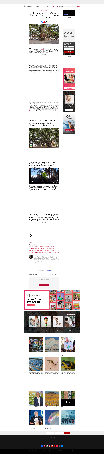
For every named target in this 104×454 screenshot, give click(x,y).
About (42, 450)
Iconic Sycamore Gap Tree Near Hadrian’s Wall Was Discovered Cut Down (41, 250)
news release (41, 68)
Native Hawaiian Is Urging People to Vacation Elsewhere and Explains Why (41, 248)
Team (47, 450)
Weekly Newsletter (70, 35)
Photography (48, 6)
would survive (43, 49)
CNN (29, 110)
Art (41, 6)
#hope (37, 234)
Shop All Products (71, 314)
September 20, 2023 (51, 240)
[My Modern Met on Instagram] (49, 446)
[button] (61, 6)
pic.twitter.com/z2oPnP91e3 (46, 238)
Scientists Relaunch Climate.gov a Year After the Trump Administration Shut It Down (67, 354)
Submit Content (51, 450)
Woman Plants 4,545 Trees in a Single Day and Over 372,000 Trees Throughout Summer (44, 252)
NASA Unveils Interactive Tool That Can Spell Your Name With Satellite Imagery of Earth (68, 407)
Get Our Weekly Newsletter (54, 274)
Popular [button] (37, 6)
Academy (53, 6)
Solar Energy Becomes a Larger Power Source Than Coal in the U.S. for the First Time (36, 373)
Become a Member (44, 284)
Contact (54, 450)
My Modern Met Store (34, 314)
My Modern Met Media (69, 39)
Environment (45, 10)
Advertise (56, 450)
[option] (52, 307)
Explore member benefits (44, 286)
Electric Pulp (73, 450)
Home (41, 10)
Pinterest (69, 36)
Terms (53, 451)
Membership (78, 6)
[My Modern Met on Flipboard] (52, 446)
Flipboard (65, 37)
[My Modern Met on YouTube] (55, 446)
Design (44, 6)
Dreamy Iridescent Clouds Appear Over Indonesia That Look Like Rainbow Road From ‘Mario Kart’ (52, 427)
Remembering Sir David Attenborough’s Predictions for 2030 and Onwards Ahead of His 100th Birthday (36, 427)
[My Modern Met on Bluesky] (62, 446)
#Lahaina (53, 236)
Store (57, 6)
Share (49, 270)
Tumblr (72, 36)
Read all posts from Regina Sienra (38, 266)
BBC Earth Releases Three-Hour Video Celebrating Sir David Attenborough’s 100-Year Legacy (68, 373)
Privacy (51, 451)
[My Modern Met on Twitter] (47, 446)
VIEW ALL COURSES (69, 88)
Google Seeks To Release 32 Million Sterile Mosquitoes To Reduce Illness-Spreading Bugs (52, 373)
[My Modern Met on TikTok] (57, 446)
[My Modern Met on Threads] (60, 446)
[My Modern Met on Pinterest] (44, 446)
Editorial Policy (45, 450)
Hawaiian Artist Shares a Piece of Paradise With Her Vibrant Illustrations (41, 246)
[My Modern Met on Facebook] (42, 446)
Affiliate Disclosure (60, 450)
